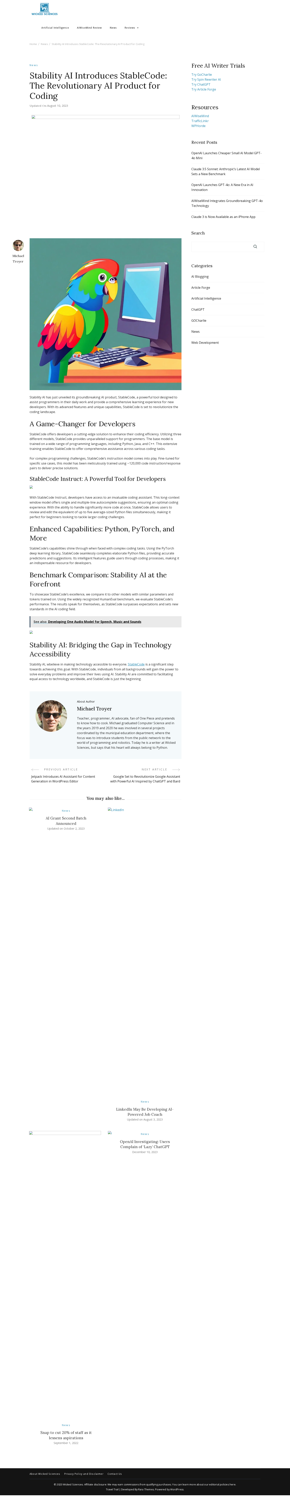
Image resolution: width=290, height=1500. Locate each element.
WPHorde (198, 126)
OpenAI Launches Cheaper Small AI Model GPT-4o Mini (226, 155)
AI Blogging (200, 276)
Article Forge (200, 287)
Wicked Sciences (73, 1484)
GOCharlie (198, 320)
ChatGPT (198, 309)
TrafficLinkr (200, 121)
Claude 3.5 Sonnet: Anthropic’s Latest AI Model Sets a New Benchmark (225, 171)
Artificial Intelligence (55, 28)
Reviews (130, 28)
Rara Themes (146, 1489)
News (113, 28)
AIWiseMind (200, 116)
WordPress (176, 1489)
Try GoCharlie (201, 74)
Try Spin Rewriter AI (206, 79)
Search (198, 233)
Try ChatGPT (200, 84)
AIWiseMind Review (89, 28)
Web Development (205, 342)
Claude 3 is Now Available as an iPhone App (223, 217)
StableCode (136, 664)
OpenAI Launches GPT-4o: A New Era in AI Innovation (222, 187)
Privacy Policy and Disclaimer (84, 1474)
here (233, 1484)
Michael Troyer (18, 258)
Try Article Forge (203, 89)
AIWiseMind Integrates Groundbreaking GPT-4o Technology (227, 203)
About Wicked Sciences (45, 1474)
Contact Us (115, 1474)
